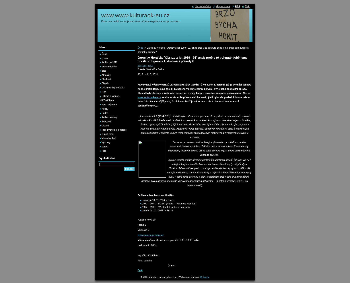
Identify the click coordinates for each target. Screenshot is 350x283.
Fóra (104, 150)
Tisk (247, 6)
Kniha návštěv (109, 66)
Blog (104, 70)
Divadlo (105, 83)
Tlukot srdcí (108, 134)
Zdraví (105, 146)
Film (104, 91)
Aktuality (106, 75)
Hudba (105, 113)
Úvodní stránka (203, 6)
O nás (105, 58)
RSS (237, 6)
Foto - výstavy (109, 104)
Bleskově (106, 79)
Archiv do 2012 (109, 62)
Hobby (105, 108)
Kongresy (107, 121)
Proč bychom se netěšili (114, 129)
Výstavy (106, 142)
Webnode (204, 277)
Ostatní (105, 125)
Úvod (140, 47)
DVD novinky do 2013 (113, 87)
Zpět (140, 270)
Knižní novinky (109, 117)
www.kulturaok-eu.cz (149, 97)
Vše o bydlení (109, 138)
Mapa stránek (223, 6)
